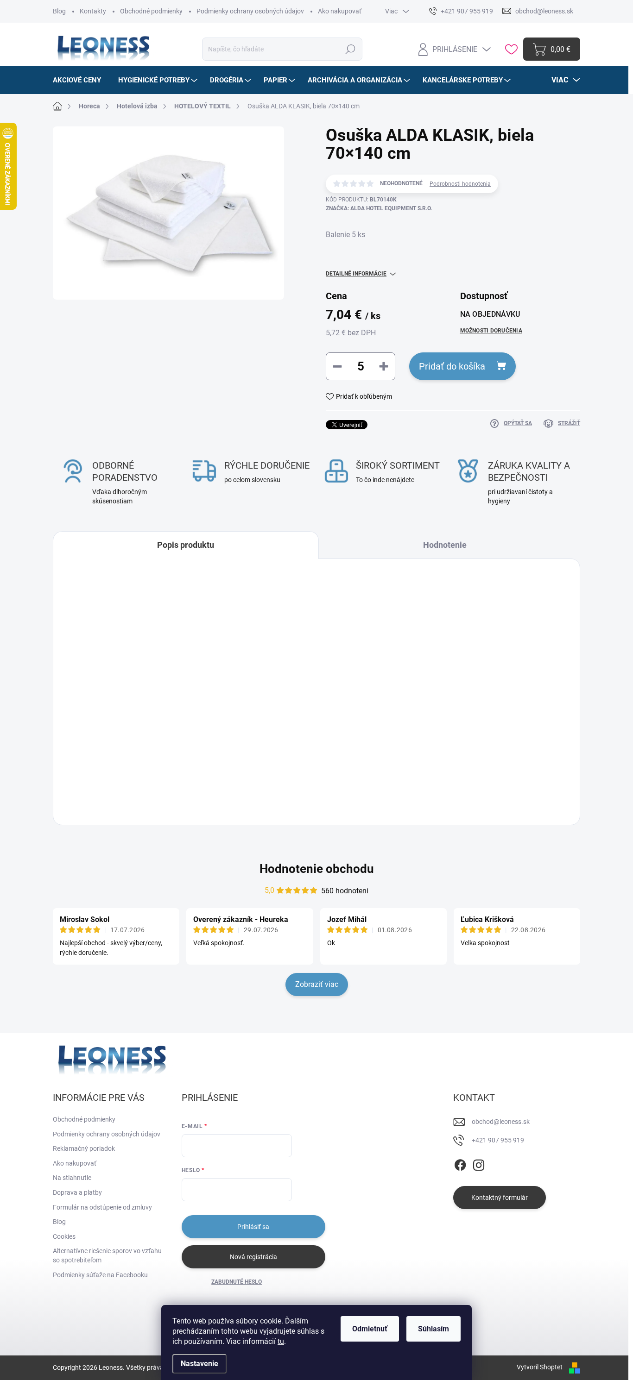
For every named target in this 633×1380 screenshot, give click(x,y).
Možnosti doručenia (491, 330)
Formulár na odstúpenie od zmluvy (102, 1207)
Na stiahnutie (72, 1177)
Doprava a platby (77, 1192)
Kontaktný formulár (499, 1197)
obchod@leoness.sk (501, 1121)
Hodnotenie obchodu (317, 869)
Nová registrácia (253, 1257)
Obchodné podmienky (151, 11)
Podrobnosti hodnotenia (460, 184)
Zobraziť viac (316, 984)
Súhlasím (433, 1328)
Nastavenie (199, 1363)
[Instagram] (479, 1163)
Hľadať (350, 49)
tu (281, 1341)
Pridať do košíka (452, 366)
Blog (59, 11)
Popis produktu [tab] (185, 545)
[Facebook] (460, 1163)
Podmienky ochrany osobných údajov (250, 11)
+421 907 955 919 (498, 1140)
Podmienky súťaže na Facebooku (100, 1275)
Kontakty (93, 11)
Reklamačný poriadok (84, 1148)
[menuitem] (80, 80)
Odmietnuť (369, 1328)
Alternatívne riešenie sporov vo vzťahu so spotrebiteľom (107, 1255)
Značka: (379, 208)
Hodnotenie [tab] (445, 545)
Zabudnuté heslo (236, 1282)
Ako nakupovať (339, 11)
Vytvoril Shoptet (540, 1367)
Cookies (64, 1236)
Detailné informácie (356, 273)
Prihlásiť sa (253, 1226)
